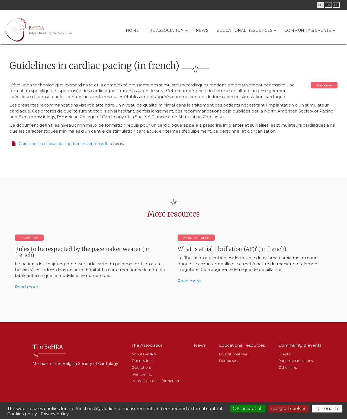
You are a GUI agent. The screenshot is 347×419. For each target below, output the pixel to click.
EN (320, 5)
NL (336, 5)
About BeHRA (143, 354)
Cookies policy (22, 413)
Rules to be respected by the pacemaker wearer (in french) (82, 252)
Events (284, 354)
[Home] (40, 30)
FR (328, 5)
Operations (141, 367)
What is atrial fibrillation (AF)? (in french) (232, 249)
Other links (287, 367)
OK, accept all (248, 408)
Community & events (308, 30)
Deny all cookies (288, 408)
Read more (26, 286)
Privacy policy (55, 413)
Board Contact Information (155, 381)
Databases (228, 360)
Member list (141, 374)
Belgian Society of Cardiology (90, 363)
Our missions (142, 360)
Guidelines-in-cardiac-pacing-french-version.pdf (63, 143)
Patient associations (295, 360)
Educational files (233, 354)
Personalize (327, 408)
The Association (166, 30)
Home (132, 30)
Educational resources (245, 30)
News (202, 30)
